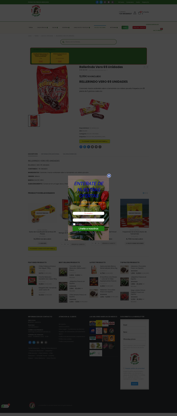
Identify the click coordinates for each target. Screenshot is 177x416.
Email (88, 217)
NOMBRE (88, 210)
